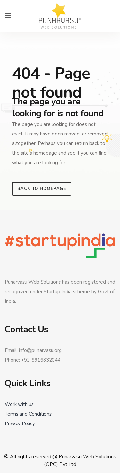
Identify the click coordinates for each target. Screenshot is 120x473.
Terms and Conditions (28, 414)
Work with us (19, 404)
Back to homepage (41, 189)
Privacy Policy (20, 423)
